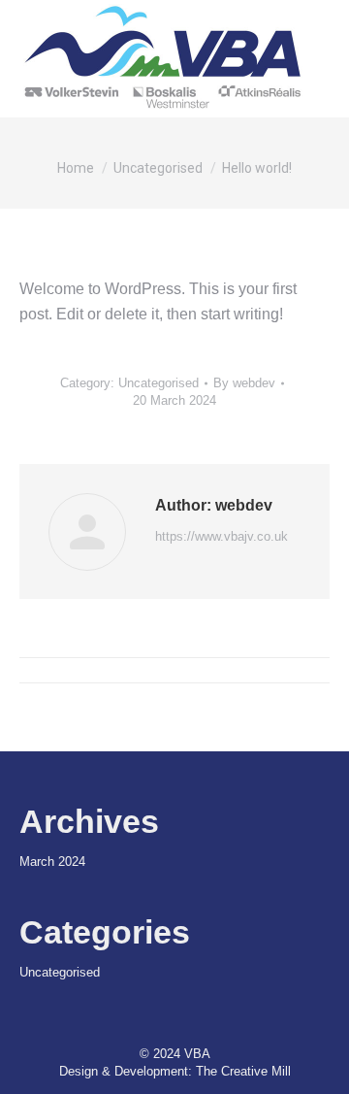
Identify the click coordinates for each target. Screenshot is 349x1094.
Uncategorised (158, 383)
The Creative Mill (243, 1071)
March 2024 (52, 861)
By (244, 383)
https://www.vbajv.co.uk (221, 536)
